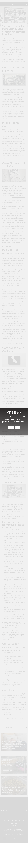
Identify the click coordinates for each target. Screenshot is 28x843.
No (17, 428)
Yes (11, 428)
